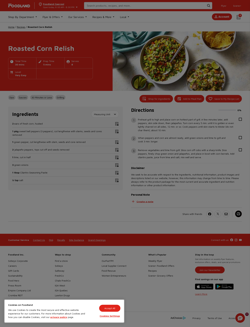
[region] (64, 311)
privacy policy (58, 317)
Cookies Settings (110, 315)
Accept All (109, 308)
